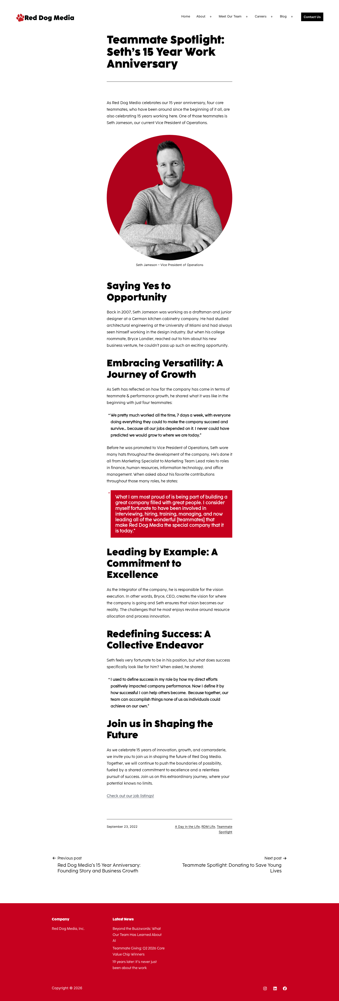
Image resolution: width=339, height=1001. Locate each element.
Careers (260, 16)
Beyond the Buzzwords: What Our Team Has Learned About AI (137, 935)
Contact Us (312, 17)
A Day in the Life (187, 827)
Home (185, 16)
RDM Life (208, 827)
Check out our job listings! (130, 795)
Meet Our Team (230, 16)
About (200, 16)
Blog (283, 16)
